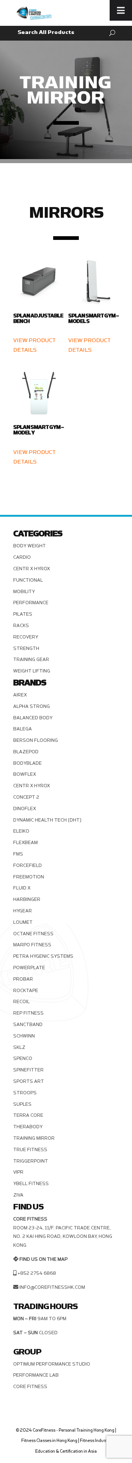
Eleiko (21, 831)
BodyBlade (27, 763)
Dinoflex (24, 808)
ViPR (18, 1172)
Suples (22, 1104)
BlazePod (25, 751)
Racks (21, 625)
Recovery (25, 637)
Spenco (22, 1058)
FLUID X (21, 888)
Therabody (28, 1126)
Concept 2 (26, 797)
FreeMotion (28, 876)
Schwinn (24, 1036)
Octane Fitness (33, 933)
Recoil (21, 1001)
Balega (22, 729)
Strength (26, 648)
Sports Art (28, 1081)
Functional (28, 580)
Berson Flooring (35, 740)
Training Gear (31, 659)
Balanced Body (32, 717)
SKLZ (19, 1047)
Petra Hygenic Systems (43, 956)
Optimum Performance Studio (51, 1364)
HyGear (22, 910)
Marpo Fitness (32, 944)
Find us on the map (43, 1259)
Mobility (24, 591)
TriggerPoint (30, 1161)
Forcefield (27, 865)
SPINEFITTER (28, 1070)
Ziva (18, 1195)
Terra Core (28, 1115)
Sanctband (28, 1024)
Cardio (22, 557)
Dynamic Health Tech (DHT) (47, 820)
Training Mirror (34, 1138)
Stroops (25, 1092)
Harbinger (26, 899)
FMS (18, 854)
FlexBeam (25, 842)
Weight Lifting (31, 671)
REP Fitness (28, 1013)
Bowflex (24, 774)
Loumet (23, 922)
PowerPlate (29, 967)
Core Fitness (30, 1386)
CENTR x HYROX (31, 568)
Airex (20, 695)
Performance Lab (36, 1375)
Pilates (22, 614)
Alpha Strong (31, 706)
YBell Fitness (31, 1183)
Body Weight (29, 545)
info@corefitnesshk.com (52, 1287)
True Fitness (30, 1149)
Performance (30, 602)
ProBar (23, 979)
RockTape (25, 990)
